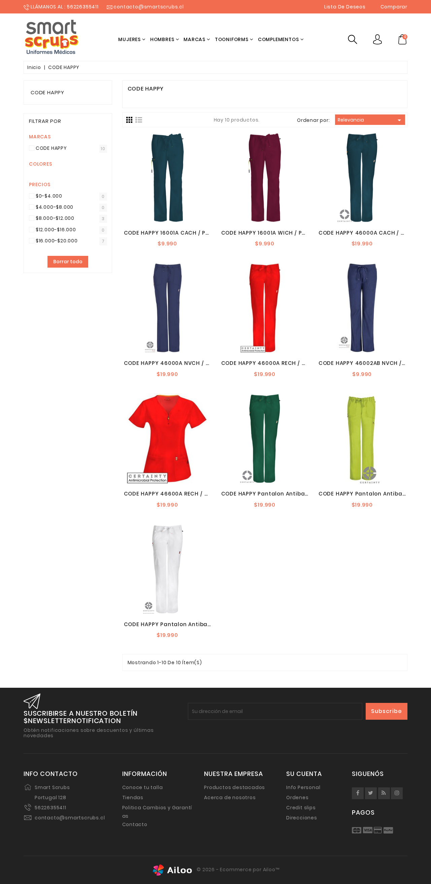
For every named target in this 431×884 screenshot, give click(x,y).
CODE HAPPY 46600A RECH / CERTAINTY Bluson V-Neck (201, 493)
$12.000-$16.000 (56, 229)
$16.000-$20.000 (57, 240)
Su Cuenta (304, 774)
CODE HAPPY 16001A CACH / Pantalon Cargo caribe (197, 232)
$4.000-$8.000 (54, 207)
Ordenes (297, 797)
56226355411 (50, 807)
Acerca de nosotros (230, 797)
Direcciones (301, 817)
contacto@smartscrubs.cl (70, 817)
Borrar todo (67, 261)
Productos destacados (234, 787)
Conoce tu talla (142, 787)
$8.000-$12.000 (55, 218)
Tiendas (133, 797)
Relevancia (370, 120)
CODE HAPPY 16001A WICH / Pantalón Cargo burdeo (294, 232)
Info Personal (303, 787)
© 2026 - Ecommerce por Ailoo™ (237, 869)
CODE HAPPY (47, 92)
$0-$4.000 (49, 196)
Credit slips (301, 807)
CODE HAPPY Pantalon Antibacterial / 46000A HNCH (295, 493)
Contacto (134, 824)
